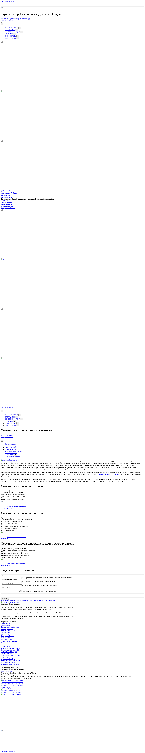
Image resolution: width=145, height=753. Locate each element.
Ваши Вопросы (6, 197)
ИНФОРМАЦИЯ (10, 36)
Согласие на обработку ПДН (10, 650)
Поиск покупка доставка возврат (16, 446)
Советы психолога (7, 202)
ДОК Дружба (5, 637)
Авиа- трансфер (6, 625)
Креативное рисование (8, 643)
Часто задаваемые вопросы (14, 451)
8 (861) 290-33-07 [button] (6, 201)
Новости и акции (10, 444)
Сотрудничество (10, 447)
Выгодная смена (7, 204)
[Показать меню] (1, 22)
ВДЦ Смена (5, 634)
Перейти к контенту (7, 1)
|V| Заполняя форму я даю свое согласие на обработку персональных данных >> (28, 600)
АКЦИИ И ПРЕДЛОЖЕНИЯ (11, 660)
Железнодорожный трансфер (10, 627)
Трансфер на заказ (7, 629)
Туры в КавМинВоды (8, 659)
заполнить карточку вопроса (109, 474)
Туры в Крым (5, 657)
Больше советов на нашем (16, 506)
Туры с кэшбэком (7, 206)
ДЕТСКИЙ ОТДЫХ (11, 28)
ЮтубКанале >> (6, 508)
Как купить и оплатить (9, 194)
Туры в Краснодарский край (10, 655)
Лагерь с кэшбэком (7, 208)
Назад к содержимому (8, 751)
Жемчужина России (7, 636)
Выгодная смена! (6, 639)
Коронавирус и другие (12, 456)
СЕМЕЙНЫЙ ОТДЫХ (12, 32)
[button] (25, 89)
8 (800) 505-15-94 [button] (6, 190)
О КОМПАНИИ (10, 38)
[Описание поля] (21, 578)
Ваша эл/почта (7, 583)
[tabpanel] (72, 192)
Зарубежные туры (7, 653)
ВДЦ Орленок (5, 632)
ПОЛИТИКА (5, 646)
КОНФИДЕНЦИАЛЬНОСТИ (11, 648)
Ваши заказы (5, 195)
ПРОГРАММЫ (10, 30)
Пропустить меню (7, 20)
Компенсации (9, 455)
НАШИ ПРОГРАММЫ (9, 641)
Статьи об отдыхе (11, 449)
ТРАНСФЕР (9, 34)
